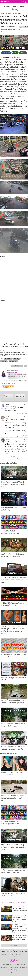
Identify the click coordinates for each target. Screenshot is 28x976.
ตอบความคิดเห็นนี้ (22, 413)
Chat (25, 951)
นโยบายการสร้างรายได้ (15, 967)
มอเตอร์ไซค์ (12, 361)
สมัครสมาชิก (20, 396)
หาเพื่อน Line (4, 954)
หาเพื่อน (21, 951)
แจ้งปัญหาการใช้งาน (18, 970)
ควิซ (16, 954)
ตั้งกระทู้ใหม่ (14, 945)
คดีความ (3, 361)
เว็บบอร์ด (7, 6)
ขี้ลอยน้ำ (8, 439)
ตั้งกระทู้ (14, 9)
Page (14, 956)
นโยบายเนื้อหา (4, 967)
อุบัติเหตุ (16, 358)
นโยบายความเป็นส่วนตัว (19, 964)
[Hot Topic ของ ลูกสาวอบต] (3, 377)
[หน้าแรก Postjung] (6, 1)
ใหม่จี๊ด (7, 416)
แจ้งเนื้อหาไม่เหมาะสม (14, 972)
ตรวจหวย (9, 951)
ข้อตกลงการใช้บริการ (7, 964)
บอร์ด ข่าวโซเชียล (15, 13)
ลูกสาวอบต (7, 31)
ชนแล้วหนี (8, 358)
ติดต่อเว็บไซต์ (8, 970)
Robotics (8, 404)
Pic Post (11, 954)
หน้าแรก (2, 13)
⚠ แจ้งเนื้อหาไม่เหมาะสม (17, 366)
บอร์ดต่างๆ (15, 6)
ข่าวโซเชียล (21, 902)
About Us (24, 967)
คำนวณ (20, 954)
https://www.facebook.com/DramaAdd (15, 352)
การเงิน (25, 954)
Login (8, 396)
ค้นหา (22, 6)
